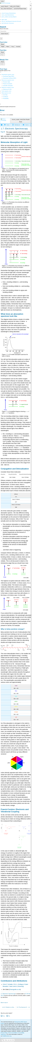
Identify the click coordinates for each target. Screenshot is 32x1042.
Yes (4, 1016)
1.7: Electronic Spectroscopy (8, 993)
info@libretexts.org (6, 1036)
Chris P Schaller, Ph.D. (10, 984)
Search (3, 1040)
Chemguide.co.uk (14, 989)
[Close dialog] (1, 112)
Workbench (17, 124)
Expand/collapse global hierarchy (2, 125)
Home (8, 124)
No (9, 1016)
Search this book (4, 28)
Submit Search (4, 33)
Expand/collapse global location (30, 124)
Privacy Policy (4, 1032)
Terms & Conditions (13, 1032)
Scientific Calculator (8, 85)
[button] (5, 96)
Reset (2, 44)
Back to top (3, 1002)
